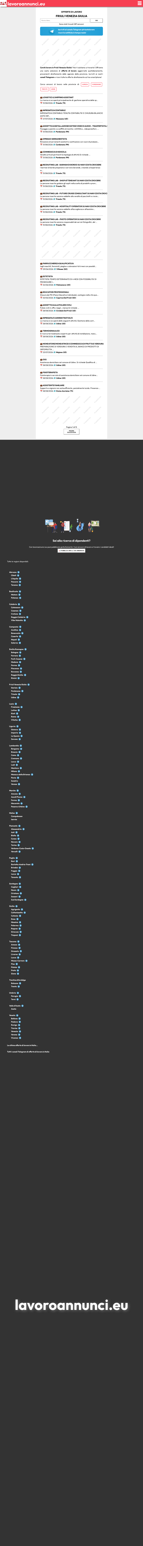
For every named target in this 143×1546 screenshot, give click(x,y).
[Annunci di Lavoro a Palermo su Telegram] (20, 925)
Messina (14, 922)
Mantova (15, 768)
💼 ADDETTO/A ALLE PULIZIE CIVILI (56, 305)
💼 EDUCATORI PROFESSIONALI (54, 292)
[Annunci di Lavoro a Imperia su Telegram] (20, 732)
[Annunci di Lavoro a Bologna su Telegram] (20, 652)
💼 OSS (43, 359)
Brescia (14, 752)
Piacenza (15, 668)
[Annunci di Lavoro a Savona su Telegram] (20, 739)
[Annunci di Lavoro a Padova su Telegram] (20, 1022)
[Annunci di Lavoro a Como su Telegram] (18, 755)
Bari (13, 861)
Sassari (14, 896)
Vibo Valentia (17, 620)
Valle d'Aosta (15, 1006)
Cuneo (14, 839)
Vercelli (14, 851)
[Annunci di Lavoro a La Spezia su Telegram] (21, 736)
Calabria (13, 604)
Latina (14, 710)
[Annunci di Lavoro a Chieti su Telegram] (18, 575)
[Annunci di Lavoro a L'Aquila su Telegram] (20, 578)
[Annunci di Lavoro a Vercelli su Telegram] (19, 851)
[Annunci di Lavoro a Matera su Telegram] (19, 594)
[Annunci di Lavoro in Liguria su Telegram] (17, 726)
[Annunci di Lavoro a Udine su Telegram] (18, 697)
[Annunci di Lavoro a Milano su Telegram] (19, 771)
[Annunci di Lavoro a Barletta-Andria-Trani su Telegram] (32, 864)
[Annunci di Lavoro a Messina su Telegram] (20, 922)
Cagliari (14, 887)
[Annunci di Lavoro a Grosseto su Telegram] (21, 951)
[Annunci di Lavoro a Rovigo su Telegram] (19, 1025)
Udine (53, 89)
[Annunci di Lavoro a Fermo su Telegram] (19, 800)
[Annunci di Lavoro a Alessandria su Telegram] (23, 829)
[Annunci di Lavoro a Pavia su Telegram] (18, 778)
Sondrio (14, 781)
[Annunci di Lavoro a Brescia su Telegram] (19, 752)
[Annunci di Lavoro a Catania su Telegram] (20, 916)
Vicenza (14, 1038)
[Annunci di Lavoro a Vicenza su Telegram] (20, 1038)
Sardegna (13, 883)
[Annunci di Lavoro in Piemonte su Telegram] (19, 826)
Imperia (14, 732)
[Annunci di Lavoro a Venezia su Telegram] (20, 1031)
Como (13, 755)
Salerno (14, 643)
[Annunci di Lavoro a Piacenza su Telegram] (21, 668)
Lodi (13, 765)
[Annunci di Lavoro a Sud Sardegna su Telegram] (25, 900)
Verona (14, 1034)
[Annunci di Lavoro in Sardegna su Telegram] (20, 883)
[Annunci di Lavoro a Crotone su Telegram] (20, 614)
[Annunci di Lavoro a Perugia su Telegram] (20, 996)
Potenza (14, 598)
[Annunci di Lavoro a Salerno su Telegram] (20, 643)
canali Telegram (47, 77)
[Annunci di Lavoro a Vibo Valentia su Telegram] (25, 620)
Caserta (14, 636)
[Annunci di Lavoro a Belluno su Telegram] (19, 1018)
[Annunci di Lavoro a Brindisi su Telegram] (20, 867)
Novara (14, 842)
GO (65, 269)
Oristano (15, 893)
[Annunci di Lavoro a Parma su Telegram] (19, 665)
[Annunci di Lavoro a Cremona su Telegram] (21, 758)
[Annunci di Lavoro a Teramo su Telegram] (20, 585)
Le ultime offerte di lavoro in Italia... (22, 1045)
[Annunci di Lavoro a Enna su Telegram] (17, 919)
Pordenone (96, 84)
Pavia (13, 778)
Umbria (12, 993)
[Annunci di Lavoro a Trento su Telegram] (19, 986)
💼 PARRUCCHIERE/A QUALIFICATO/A (57, 263)
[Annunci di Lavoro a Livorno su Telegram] (20, 954)
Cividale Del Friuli (64, 310)
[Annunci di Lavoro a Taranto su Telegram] (20, 877)
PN (67, 131)
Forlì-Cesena (16, 659)
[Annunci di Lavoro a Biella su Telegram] (18, 835)
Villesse (59, 269)
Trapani (14, 935)
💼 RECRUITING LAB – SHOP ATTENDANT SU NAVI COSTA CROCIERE (70, 180)
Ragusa (14, 928)
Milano (14, 771)
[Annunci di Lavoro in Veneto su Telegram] (17, 1015)
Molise (12, 813)
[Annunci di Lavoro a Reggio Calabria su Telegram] (27, 617)
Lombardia (14, 745)
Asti (13, 832)
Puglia (12, 858)
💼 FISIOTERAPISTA (49, 372)
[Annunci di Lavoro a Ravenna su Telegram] (21, 671)
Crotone (14, 614)
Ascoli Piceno (16, 797)
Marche (12, 790)
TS (64, 103)
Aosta (13, 1009)
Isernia (14, 819)
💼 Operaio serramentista (53, 139)
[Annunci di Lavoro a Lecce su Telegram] (18, 874)
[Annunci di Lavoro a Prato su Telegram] (18, 970)
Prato (13, 970)
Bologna (14, 652)
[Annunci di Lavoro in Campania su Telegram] (20, 627)
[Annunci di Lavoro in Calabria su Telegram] (19, 604)
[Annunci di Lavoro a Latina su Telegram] (19, 710)
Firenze (14, 948)
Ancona (14, 794)
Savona (14, 739)
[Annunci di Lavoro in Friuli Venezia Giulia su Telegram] (28, 684)
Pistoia (14, 967)
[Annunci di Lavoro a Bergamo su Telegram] (21, 749)
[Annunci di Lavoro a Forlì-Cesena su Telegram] (24, 659)
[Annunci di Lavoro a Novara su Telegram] (19, 842)
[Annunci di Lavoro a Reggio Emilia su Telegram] (25, 675)
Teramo (14, 585)
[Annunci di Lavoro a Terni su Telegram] (17, 999)
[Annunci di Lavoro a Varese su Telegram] (19, 784)
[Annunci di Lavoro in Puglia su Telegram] (17, 858)
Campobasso (16, 816)
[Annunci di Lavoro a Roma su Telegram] (18, 716)
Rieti (13, 713)
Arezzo (14, 944)
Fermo (14, 800)
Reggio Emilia (17, 675)
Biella (13, 835)
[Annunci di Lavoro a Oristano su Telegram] (21, 893)
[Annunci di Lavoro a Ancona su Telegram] (20, 794)
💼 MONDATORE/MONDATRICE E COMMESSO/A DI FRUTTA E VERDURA (72, 344)
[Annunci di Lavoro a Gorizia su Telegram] (19, 688)
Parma (14, 665)
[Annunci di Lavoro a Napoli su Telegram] (19, 639)
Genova (14, 729)
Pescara (14, 582)
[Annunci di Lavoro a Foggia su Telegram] (19, 871)
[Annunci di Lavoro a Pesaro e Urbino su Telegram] (26, 806)
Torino (14, 845)
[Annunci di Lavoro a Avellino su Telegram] (20, 630)
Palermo (15, 925)
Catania (14, 916)
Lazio (11, 704)
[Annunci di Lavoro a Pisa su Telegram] (17, 964)
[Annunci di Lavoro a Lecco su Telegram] (18, 761)
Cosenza (14, 610)
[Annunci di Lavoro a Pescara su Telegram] (20, 582)
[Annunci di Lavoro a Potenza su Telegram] (20, 598)
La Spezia (15, 736)
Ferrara (14, 655)
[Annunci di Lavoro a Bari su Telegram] (17, 861)
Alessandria (16, 829)
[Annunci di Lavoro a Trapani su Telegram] (20, 935)
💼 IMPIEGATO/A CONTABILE (53, 110)
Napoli (14, 639)
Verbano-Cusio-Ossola (21, 848)
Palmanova (61, 285)
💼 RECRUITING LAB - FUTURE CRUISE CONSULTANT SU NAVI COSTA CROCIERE (75, 193)
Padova (14, 1022)
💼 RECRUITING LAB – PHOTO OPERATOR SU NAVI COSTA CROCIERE (70, 219)
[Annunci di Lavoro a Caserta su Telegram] (20, 636)
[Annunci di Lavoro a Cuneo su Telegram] (18, 839)
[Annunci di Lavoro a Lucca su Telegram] (18, 957)
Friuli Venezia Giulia (18, 684)
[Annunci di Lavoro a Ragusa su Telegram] (20, 928)
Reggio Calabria (18, 617)
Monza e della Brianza (20, 774)
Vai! (96, 20)
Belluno (14, 1018)
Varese (14, 784)
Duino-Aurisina (62, 391)
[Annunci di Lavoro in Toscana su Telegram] (18, 941)
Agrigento (15, 909)
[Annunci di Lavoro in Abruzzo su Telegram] (18, 572)
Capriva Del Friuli (64, 298)
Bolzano (14, 983)
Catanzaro (15, 607)
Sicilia (12, 906)
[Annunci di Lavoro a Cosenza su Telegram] (20, 610)
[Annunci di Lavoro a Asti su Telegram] (16, 832)
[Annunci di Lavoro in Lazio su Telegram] (16, 704)
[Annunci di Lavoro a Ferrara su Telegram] (20, 655)
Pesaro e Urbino (18, 806)
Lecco (13, 761)
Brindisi (14, 867)
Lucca (13, 957)
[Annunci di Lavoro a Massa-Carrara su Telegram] (26, 960)
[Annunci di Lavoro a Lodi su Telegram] (17, 765)
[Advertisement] (71, 51)
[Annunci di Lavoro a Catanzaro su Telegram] (22, 607)
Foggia (14, 871)
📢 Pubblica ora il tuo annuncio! (71, 550)
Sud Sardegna (17, 900)
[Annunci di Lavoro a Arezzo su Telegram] (19, 944)
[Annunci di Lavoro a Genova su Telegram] (20, 729)
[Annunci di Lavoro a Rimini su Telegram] (18, 678)
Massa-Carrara (17, 960)
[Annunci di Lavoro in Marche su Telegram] (18, 790)
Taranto (14, 877)
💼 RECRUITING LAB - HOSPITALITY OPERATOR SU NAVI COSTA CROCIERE (73, 206)
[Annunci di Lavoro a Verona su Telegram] (19, 1034)
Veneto (12, 1015)
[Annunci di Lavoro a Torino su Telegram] (18, 845)
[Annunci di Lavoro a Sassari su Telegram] (19, 896)
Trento (14, 986)
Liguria (12, 726)
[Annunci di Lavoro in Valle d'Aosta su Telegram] (22, 1006)
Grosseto (15, 951)
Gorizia (85, 84)
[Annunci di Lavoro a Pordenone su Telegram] (22, 691)
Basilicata (13, 591)
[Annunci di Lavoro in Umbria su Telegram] (18, 993)
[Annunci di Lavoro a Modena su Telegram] (20, 662)
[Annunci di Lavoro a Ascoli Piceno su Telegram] (24, 797)
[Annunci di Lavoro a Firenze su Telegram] (19, 948)
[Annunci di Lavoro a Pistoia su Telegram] (19, 967)
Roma (13, 716)
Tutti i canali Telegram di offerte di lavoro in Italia (28, 1052)
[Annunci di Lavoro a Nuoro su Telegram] (18, 890)
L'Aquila (14, 578)
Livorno (14, 954)
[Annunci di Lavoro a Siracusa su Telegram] (20, 932)
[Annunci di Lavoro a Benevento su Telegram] (22, 633)
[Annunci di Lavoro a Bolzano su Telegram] (20, 983)
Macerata (15, 803)
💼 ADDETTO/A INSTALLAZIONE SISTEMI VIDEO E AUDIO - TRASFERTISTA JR (74, 126)
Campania (13, 627)
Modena (14, 662)
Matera (14, 594)
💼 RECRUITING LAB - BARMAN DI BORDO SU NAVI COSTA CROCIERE (70, 165)
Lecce (13, 874)
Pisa (13, 964)
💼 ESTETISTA (46, 276)
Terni (13, 999)
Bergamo (15, 749)
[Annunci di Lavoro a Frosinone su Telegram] (21, 707)
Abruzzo (13, 572)
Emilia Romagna (16, 649)
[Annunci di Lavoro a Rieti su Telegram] (17, 713)
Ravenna (15, 671)
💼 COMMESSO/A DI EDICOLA (53, 152)
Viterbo (14, 720)
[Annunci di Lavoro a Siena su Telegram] (18, 973)
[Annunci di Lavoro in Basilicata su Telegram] (20, 591)
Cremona (15, 758)
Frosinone (15, 707)
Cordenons (60, 144)
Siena (13, 973)
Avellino (14, 630)
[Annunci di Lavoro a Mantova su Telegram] (21, 768)
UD (66, 119)
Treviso (14, 1028)
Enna (13, 919)
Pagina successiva (71, 431)
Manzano (60, 119)
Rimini (14, 678)
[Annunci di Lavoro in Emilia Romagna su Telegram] (25, 649)
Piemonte (13, 826)
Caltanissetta (17, 912)
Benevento (15, 633)
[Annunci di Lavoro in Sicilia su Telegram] (16, 906)
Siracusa (15, 932)
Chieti (13, 575)
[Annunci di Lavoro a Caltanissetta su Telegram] (25, 912)
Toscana (12, 941)
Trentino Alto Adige (17, 980)
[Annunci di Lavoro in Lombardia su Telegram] (21, 745)
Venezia (14, 1031)
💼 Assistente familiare (52, 385)
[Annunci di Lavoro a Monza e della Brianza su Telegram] (32, 774)
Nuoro (13, 890)
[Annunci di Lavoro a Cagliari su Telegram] (20, 887)
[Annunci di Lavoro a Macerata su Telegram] (21, 803)
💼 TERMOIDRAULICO (50, 331)
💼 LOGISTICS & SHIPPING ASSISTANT (57, 97)
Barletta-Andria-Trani (20, 864)
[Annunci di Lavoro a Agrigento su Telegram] (22, 909)
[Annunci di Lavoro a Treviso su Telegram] (19, 1028)
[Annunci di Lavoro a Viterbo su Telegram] (20, 720)
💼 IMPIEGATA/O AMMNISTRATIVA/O (56, 318)
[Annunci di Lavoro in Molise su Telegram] (17, 813)
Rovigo (14, 1025)
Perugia (14, 996)
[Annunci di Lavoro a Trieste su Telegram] (19, 694)
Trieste (45, 89)
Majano (59, 352)
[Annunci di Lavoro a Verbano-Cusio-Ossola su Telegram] (33, 848)
